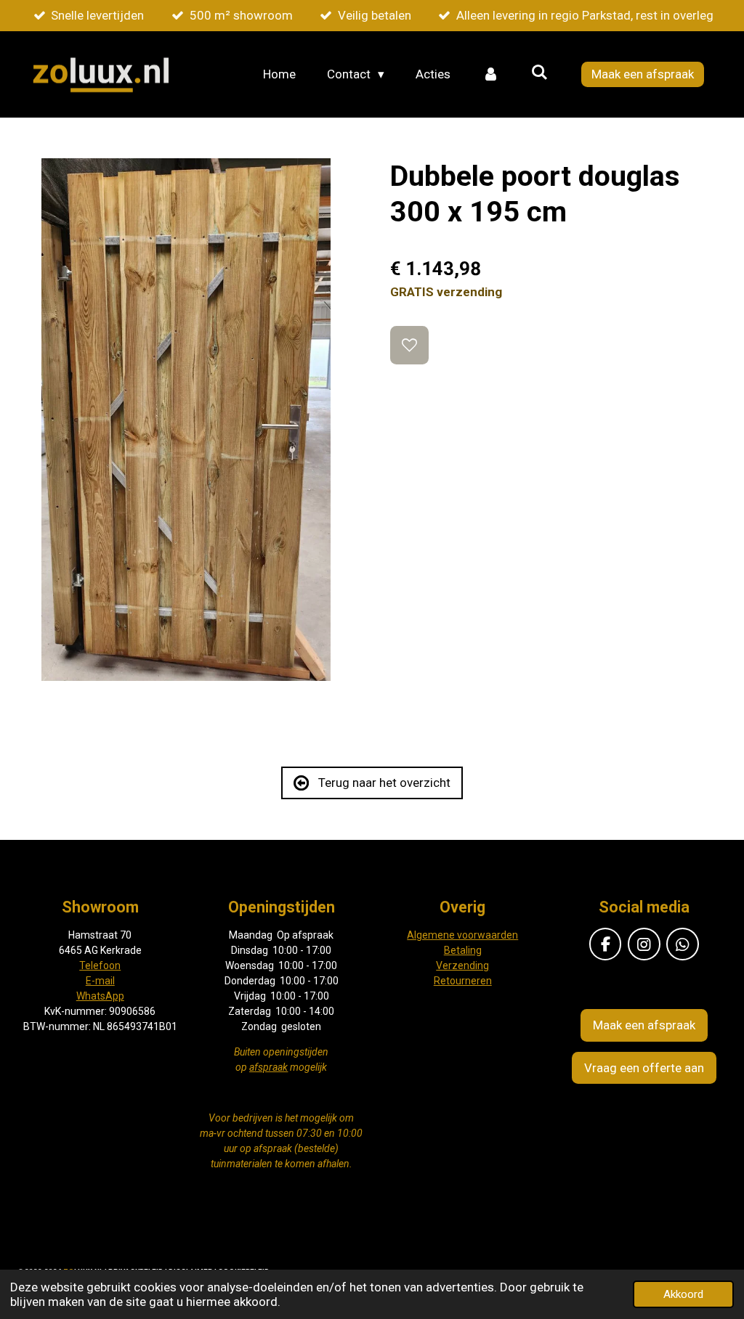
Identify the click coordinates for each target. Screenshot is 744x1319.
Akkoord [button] (683, 1294)
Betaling (463, 950)
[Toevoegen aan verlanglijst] (409, 345)
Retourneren (463, 981)
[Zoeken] (539, 72)
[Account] (490, 75)
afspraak (268, 1067)
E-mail (100, 981)
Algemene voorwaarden (462, 935)
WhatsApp (100, 996)
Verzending (462, 965)
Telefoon (100, 965)
